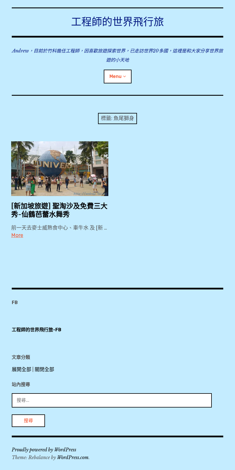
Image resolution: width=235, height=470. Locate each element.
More (17, 235)
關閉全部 (44, 369)
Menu (115, 76)
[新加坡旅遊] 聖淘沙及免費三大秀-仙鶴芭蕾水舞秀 (59, 210)
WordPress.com (73, 457)
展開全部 (21, 369)
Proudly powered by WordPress (44, 450)
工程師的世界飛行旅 (117, 22)
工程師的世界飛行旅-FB (36, 329)
